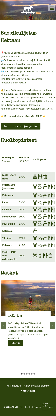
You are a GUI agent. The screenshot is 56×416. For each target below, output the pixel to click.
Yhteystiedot (28, 390)
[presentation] (28, 298)
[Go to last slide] (3, 325)
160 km (15, 316)
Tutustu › (16, 343)
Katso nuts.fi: (14, 385)
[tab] (22, 374)
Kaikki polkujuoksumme (36, 385)
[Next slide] (52, 325)
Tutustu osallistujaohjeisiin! (21, 126)
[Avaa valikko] (51, 8)
